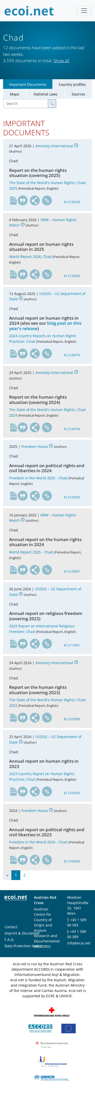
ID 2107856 (72, 719)
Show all (61, 60)
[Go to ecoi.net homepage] (29, 11)
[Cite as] (23, 200)
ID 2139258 (72, 202)
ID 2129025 (72, 497)
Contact (11, 926)
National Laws (46, 94)
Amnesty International (54, 145)
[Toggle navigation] (84, 11)
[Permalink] (47, 200)
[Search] (52, 104)
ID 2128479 (72, 355)
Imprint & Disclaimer (22, 933)
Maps (14, 94)
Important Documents (27, 84)
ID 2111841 (72, 645)
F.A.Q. (9, 939)
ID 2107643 (72, 793)
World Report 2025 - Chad (31, 552)
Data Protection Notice (24, 945)
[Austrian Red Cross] (51, 1011)
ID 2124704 (72, 429)
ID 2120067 (72, 571)
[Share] (35, 200)
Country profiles (72, 84)
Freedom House (34, 446)
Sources (78, 94)
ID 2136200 (72, 276)
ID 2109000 (72, 861)
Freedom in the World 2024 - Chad (38, 842)
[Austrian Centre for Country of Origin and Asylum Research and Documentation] (40, 1028)
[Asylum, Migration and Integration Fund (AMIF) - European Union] (68, 1028)
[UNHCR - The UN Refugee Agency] (51, 1077)
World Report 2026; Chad (30, 256)
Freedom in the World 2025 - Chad (38, 478)
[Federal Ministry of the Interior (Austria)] (51, 1044)
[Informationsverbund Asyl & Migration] (52, 1061)
